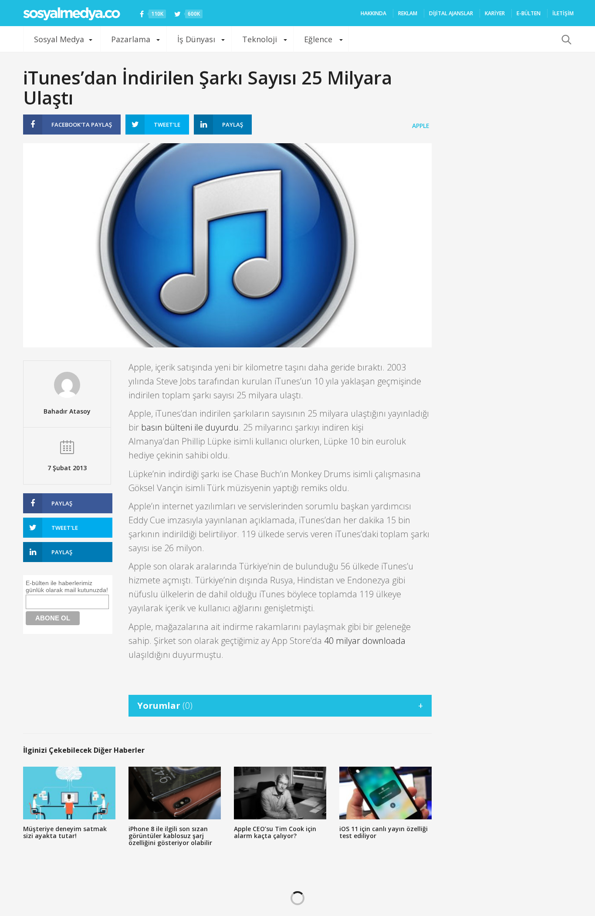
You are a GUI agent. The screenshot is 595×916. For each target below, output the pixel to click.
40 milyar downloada (365, 641)
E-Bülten (529, 13)
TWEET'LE (167, 124)
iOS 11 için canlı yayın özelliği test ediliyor (383, 832)
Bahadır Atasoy (67, 411)
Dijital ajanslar (451, 13)
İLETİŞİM (563, 13)
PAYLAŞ (81, 124)
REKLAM (407, 13)
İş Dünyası (196, 39)
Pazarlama (130, 39)
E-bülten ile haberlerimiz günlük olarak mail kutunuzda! (67, 586)
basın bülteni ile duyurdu (190, 427)
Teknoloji (259, 39)
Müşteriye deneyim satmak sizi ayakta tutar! (65, 832)
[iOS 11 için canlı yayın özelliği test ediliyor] (385, 793)
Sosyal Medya (59, 39)
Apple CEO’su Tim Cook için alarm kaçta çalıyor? (275, 832)
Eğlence (318, 39)
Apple (420, 125)
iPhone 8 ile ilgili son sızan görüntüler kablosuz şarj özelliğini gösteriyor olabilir (170, 836)
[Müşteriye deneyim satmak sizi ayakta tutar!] (69, 793)
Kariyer (495, 13)
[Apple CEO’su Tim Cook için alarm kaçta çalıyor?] (280, 793)
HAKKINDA (373, 13)
